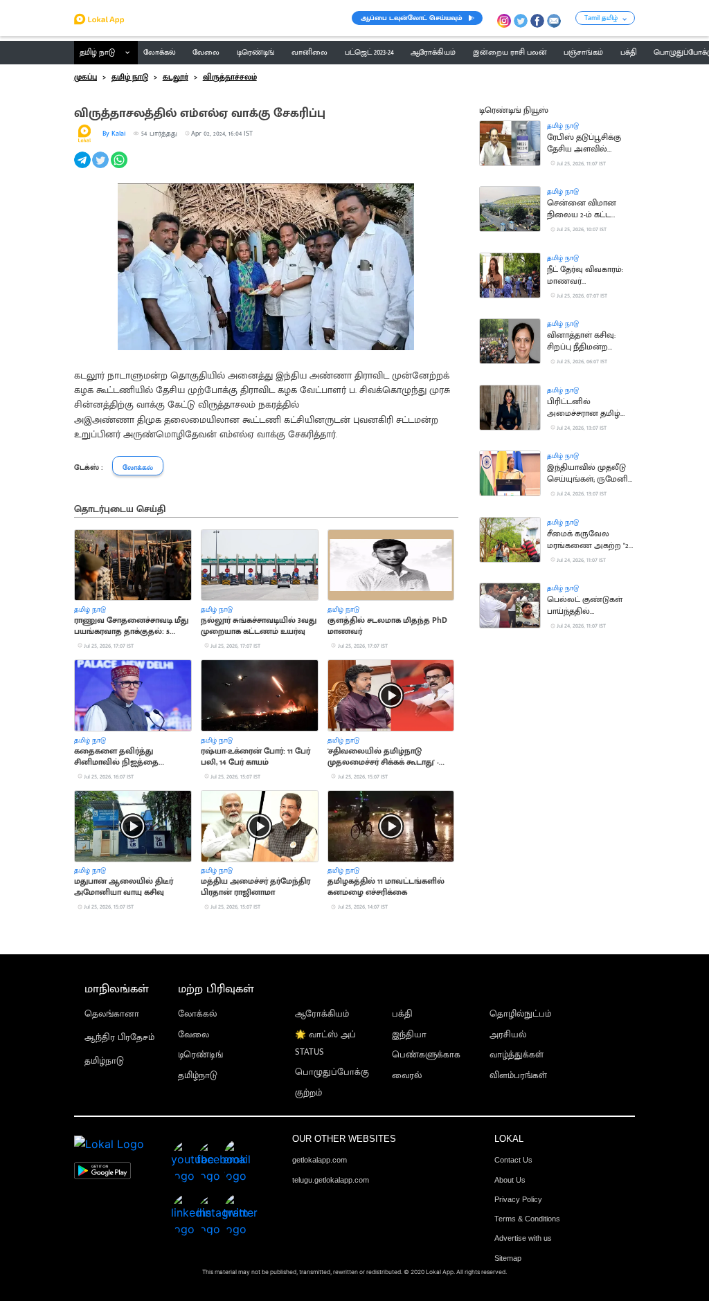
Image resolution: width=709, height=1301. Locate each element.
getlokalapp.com (319, 1160)
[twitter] (101, 167)
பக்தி (402, 1014)
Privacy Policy (518, 1199)
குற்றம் (308, 1093)
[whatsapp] (120, 167)
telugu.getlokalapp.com (330, 1180)
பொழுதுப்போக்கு (332, 1072)
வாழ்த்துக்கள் (517, 1055)
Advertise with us (523, 1238)
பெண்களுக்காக (426, 1055)
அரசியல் (508, 1035)
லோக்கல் (197, 1014)
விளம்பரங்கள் (518, 1075)
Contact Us (513, 1160)
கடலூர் (175, 77)
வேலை (193, 1035)
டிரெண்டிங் (200, 1055)
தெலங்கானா (111, 1014)
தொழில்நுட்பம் (520, 1014)
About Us (510, 1180)
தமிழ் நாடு (97, 52)
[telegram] (83, 167)
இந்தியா (409, 1035)
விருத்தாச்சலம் (230, 77)
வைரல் (407, 1075)
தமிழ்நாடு (104, 1061)
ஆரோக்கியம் (322, 1014)
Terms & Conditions (527, 1218)
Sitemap (507, 1258)
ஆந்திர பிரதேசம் (119, 1037)
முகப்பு (85, 77)
